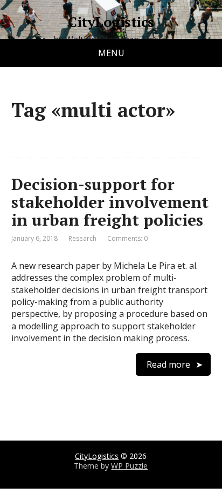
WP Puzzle (129, 466)
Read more (168, 364)
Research (82, 238)
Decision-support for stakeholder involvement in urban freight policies (110, 202)
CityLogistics (111, 22)
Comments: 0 (127, 238)
